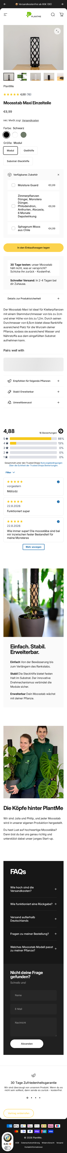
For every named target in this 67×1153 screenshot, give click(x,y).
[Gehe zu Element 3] (35, 77)
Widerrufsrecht (48, 1143)
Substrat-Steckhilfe (18, 161)
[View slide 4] (40, 1098)
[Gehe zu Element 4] (49, 77)
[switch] (7, 1148)
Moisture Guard (28, 185)
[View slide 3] (36, 1098)
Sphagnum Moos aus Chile (29, 228)
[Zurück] (5, 4)
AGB (17, 1143)
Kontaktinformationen (34, 1147)
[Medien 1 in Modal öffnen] (57, 31)
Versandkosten (30, 120)
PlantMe (8, 86)
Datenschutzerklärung (30, 1143)
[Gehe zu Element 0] (8, 77)
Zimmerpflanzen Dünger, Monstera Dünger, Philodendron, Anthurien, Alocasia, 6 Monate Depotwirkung (31, 206)
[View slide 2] (31, 1098)
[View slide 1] (27, 1098)
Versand (59, 1143)
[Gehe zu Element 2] (22, 77)
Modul (10, 150)
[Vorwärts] (62, 4)
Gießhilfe (29, 150)
